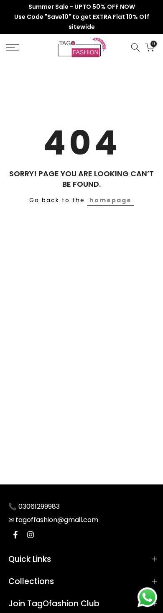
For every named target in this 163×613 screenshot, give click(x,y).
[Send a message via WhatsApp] (147, 597)
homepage (110, 200)
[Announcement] (81, 17)
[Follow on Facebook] (15, 535)
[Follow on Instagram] (30, 535)
